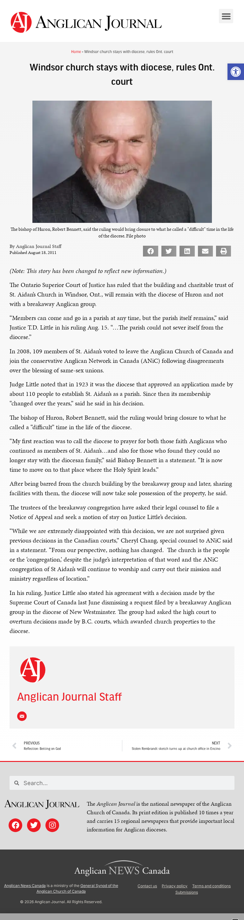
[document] (122, 460)
